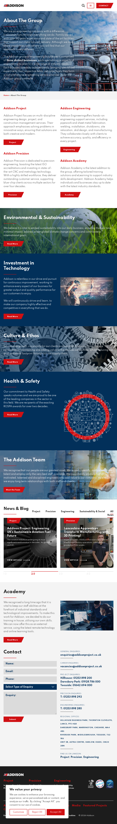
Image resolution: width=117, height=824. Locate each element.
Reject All (37, 812)
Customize (18, 812)
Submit (12, 719)
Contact (103, 6)
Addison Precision (16, 153)
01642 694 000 (82, 685)
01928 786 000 (90, 681)
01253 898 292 (72, 697)
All (110, 513)
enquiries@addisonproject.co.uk (80, 655)
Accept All (55, 812)
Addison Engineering (75, 108)
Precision (12, 195)
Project (12, 142)
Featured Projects (95, 805)
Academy (69, 195)
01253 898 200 (82, 678)
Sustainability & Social (92, 511)
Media (76, 805)
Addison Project (15, 108)
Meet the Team (13, 490)
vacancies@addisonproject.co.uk (81, 666)
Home (6, 95)
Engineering (69, 150)
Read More (12, 244)
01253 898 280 (72, 708)
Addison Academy (73, 161)
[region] (37, 801)
